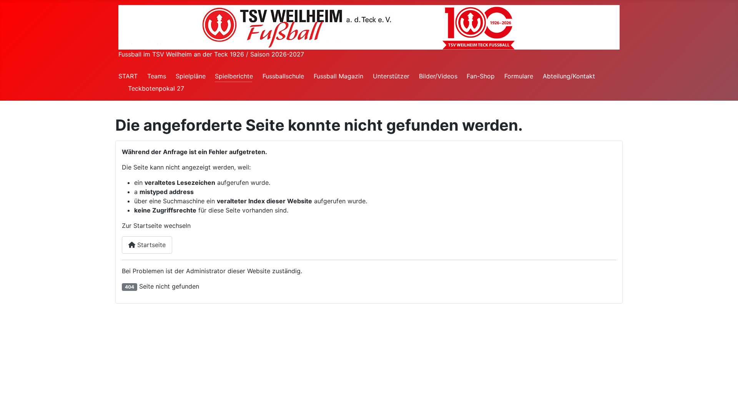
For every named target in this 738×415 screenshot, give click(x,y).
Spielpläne (191, 76)
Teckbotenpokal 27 (156, 88)
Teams (156, 76)
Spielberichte (234, 76)
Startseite (150, 245)
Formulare (518, 76)
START (128, 76)
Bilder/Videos (438, 76)
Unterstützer (391, 76)
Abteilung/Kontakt (569, 76)
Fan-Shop (481, 76)
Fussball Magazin (338, 76)
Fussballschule (283, 76)
